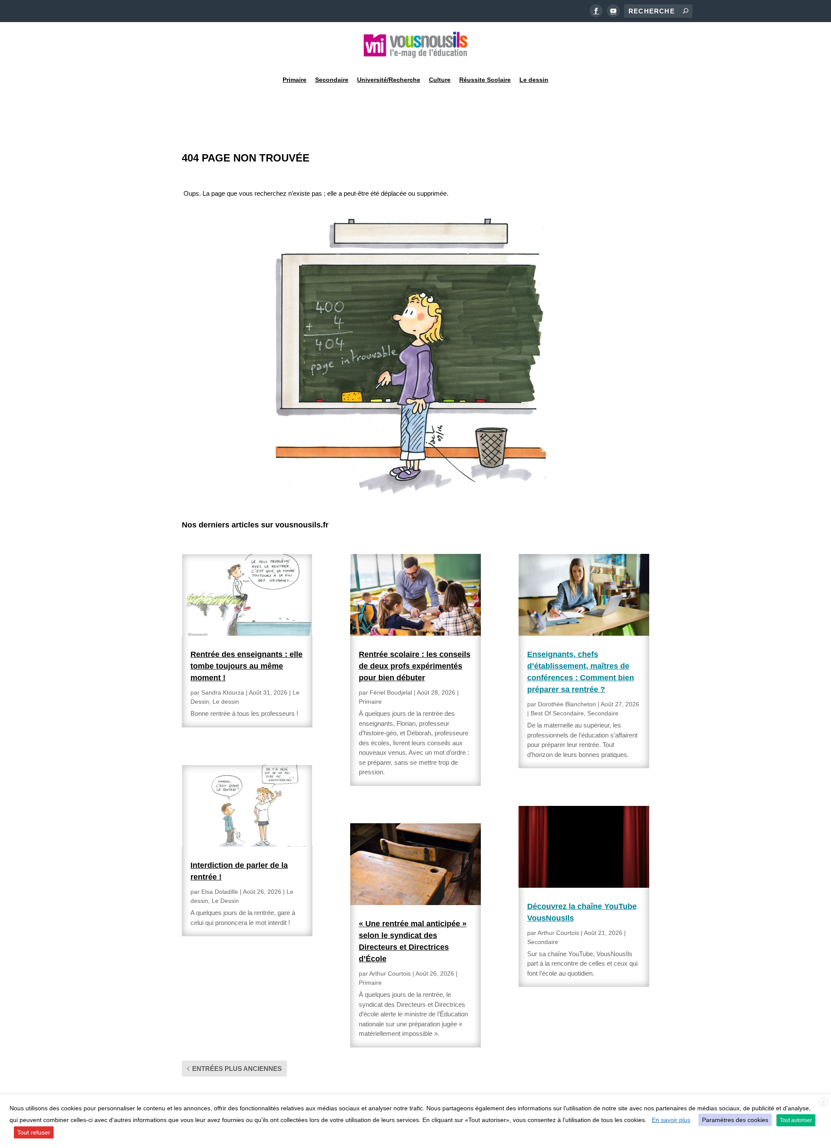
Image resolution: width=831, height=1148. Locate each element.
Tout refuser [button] (33, 1132)
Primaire (294, 79)
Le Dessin (225, 900)
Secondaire (331, 79)
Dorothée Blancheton (567, 704)
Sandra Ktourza (222, 692)
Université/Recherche (388, 79)
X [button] (823, 1102)
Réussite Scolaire (485, 79)
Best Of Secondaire (557, 713)
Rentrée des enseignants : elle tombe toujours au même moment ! (246, 666)
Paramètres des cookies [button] (735, 1119)
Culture (440, 79)
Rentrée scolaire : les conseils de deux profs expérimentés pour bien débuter (414, 666)
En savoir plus (671, 1119)
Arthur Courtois (390, 973)
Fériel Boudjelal (391, 692)
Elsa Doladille (219, 891)
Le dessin (533, 79)
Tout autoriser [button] (796, 1120)
